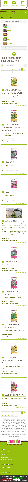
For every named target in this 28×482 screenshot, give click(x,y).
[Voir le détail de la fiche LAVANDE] (14, 153)
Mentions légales (6, 467)
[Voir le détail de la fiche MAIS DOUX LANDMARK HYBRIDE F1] (14, 349)
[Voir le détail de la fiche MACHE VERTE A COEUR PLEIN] (14, 316)
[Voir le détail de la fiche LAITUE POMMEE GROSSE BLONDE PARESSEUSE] (14, 116)
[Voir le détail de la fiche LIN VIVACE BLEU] (14, 253)
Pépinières (7, 13)
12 (5, 71)
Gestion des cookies (7, 464)
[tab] (14, 21)
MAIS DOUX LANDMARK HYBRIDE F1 (12, 360)
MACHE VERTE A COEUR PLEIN (11, 325)
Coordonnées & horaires (8, 460)
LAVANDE (9, 162)
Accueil (3, 449)
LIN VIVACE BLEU (13, 262)
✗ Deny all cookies (6, 480)
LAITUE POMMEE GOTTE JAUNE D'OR (12, 91)
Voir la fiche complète (21, 105)
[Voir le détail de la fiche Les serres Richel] (14, 213)
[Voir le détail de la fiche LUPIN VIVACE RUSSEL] (14, 283)
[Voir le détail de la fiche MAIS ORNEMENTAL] (14, 386)
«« (2, 69)
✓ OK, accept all (18, 478)
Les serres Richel (15, 221)
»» (16, 71)
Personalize (16, 480)
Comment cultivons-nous (8, 452)
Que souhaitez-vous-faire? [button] (11, 47)
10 (24, 69)
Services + (4, 454)
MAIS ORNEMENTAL (14, 395)
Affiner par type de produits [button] (12, 21)
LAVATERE (9, 192)
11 (2, 71)
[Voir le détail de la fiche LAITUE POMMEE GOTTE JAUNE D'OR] (14, 81)
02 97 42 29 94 (7, 17)
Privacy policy (23, 480)
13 (8, 71)
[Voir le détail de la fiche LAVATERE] (14, 183)
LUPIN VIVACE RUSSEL (10, 293)
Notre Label (4, 457)
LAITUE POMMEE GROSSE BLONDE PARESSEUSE (11, 128)
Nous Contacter (5, 472)
